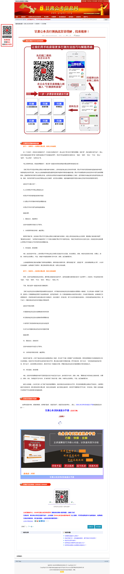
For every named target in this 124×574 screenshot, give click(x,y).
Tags (20, 561)
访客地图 (84, 1)
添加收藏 (105, 1)
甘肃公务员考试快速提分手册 (84, 404)
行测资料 (53, 17)
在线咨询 (78, 17)
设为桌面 (94, 1)
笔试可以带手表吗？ (70, 540)
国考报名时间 (18, 19)
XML (74, 570)
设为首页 (100, 1)
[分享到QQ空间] (35, 521)
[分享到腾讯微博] (39, 521)
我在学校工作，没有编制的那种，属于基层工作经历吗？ (80, 538)
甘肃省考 (23, 17)
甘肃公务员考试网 (28, 23)
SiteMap (89, 1)
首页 (17, 17)
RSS (17, 561)
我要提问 (77, 35)
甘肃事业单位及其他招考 (34, 17)
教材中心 (86, 17)
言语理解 (43, 23)
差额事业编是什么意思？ (72, 536)
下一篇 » (30, 526)
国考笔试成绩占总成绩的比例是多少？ (75, 545)
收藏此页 (91, 526)
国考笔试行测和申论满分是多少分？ (75, 543)
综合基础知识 (62, 17)
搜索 (106, 19)
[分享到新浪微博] (37, 521)
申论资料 (46, 17)
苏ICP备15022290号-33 (77, 567)
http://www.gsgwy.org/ (54, 567)
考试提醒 (98, 526)
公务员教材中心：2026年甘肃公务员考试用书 (38, 19)
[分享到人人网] (42, 521)
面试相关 (71, 17)
